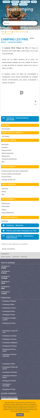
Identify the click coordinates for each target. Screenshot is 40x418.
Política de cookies (23, 411)
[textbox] (20, 23)
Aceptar (20, 415)
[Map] (20, 95)
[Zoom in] (35, 101)
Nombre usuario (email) (9, 397)
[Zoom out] (35, 104)
